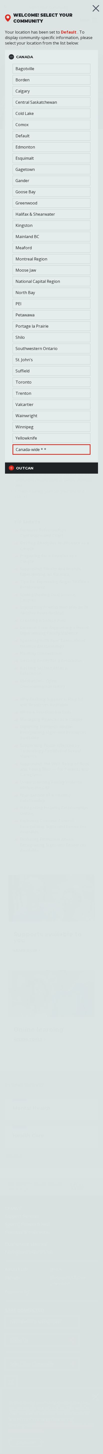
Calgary (23, 91)
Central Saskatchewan (36, 102)
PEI (19, 303)
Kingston (24, 225)
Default (68, 32)
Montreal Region (31, 259)
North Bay (25, 292)
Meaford (24, 248)
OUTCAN (25, 468)
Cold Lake (25, 113)
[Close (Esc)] (95, 8)
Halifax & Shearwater (35, 214)
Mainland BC (27, 236)
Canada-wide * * (31, 449)
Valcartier (25, 404)
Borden (23, 80)
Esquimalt (25, 158)
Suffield (23, 371)
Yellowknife (26, 438)
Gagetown (25, 169)
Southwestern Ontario (37, 348)
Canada (24, 56)
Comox (22, 124)
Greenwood (26, 203)
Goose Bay (26, 192)
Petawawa (25, 315)
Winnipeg (25, 427)
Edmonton (25, 147)
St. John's (24, 359)
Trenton (23, 393)
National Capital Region (38, 281)
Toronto (24, 382)
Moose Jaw (26, 270)
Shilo (20, 337)
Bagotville (25, 68)
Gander (22, 180)
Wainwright (26, 415)
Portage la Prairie (32, 326)
